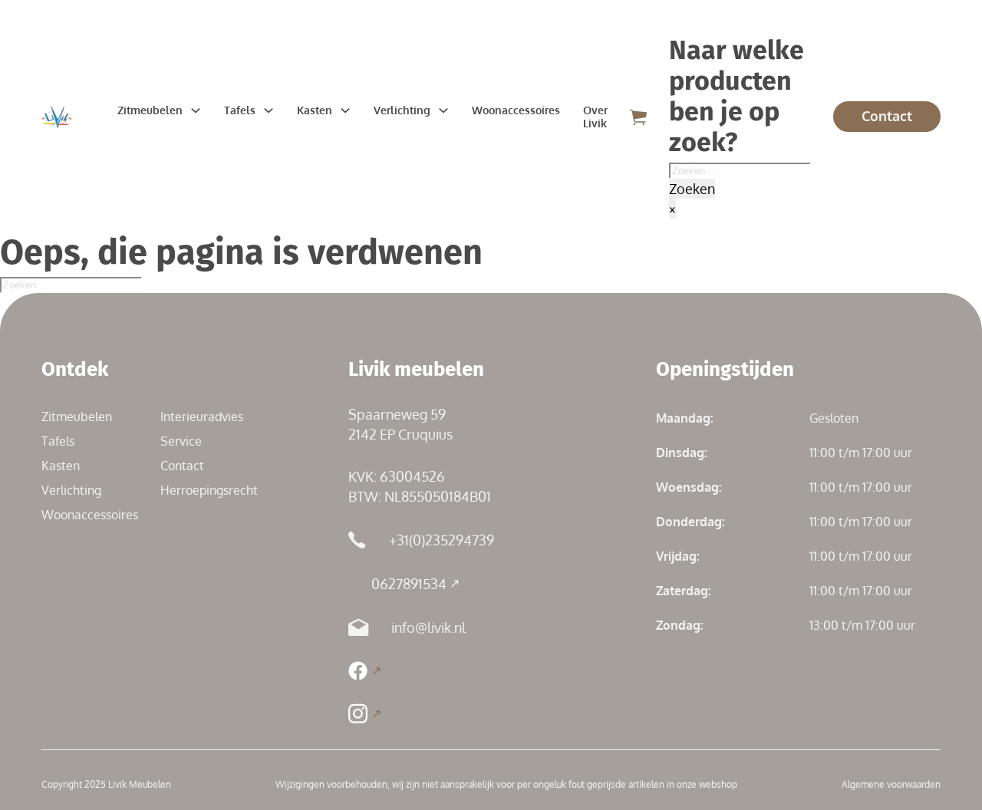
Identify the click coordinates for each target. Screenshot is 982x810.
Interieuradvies (201, 416)
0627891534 (409, 583)
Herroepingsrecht (209, 490)
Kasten (314, 110)
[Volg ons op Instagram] (364, 714)
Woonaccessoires (516, 110)
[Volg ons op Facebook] (364, 670)
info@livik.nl (428, 627)
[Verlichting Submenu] (443, 110)
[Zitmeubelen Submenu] (195, 110)
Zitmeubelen (150, 110)
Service (181, 441)
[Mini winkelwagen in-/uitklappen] (638, 117)
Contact (887, 115)
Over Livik (595, 117)
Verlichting (402, 110)
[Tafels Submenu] (268, 110)
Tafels (239, 110)
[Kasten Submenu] (345, 110)
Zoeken (692, 188)
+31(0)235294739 (441, 540)
